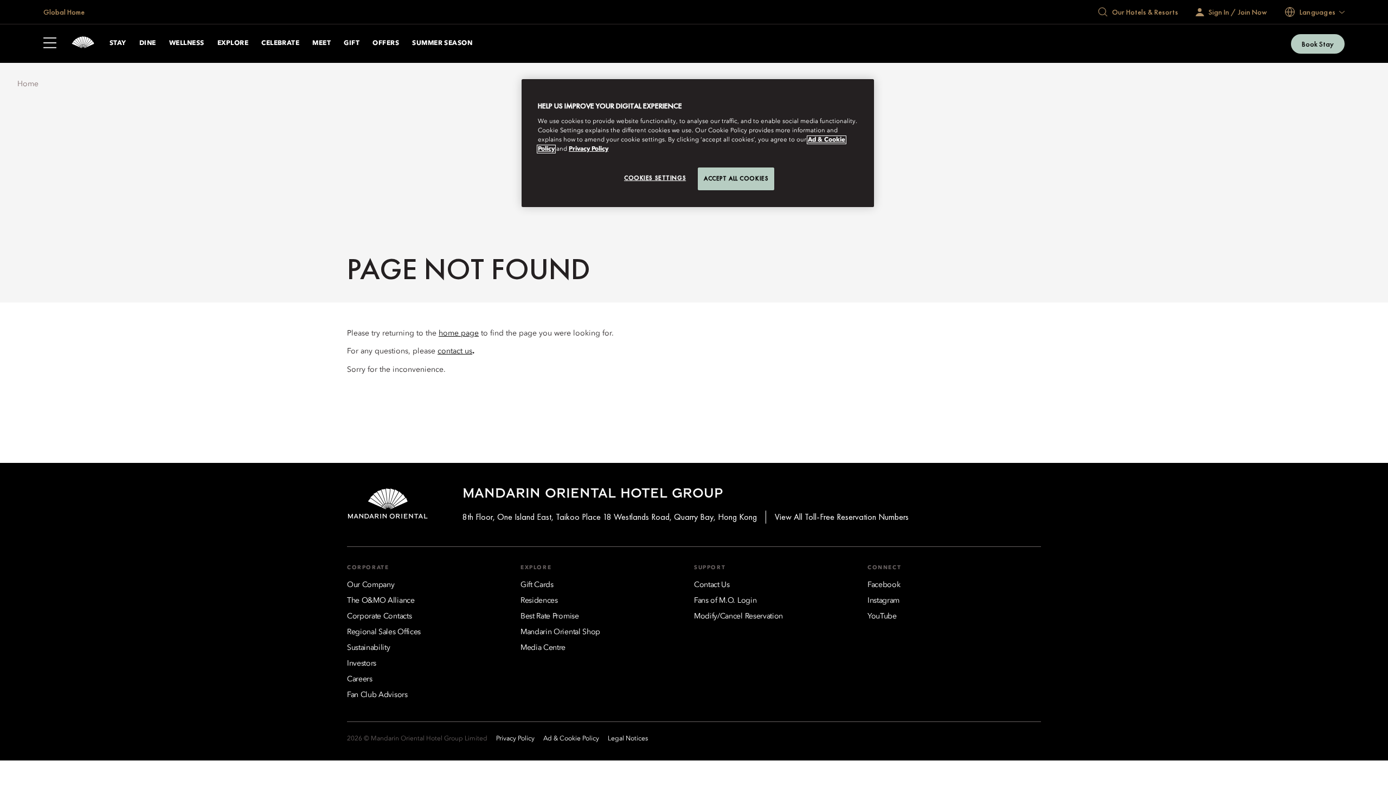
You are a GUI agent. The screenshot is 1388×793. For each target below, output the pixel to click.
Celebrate (280, 43)
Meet (321, 43)
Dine (147, 43)
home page (459, 333)
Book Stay (1318, 44)
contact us (455, 351)
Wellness (186, 43)
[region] (698, 143)
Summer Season (442, 43)
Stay (118, 43)
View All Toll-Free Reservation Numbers (842, 517)
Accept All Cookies (736, 178)
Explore (232, 43)
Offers (385, 43)
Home (27, 84)
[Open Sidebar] (49, 44)
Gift (351, 43)
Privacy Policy (588, 149)
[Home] (83, 43)
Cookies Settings (655, 178)
